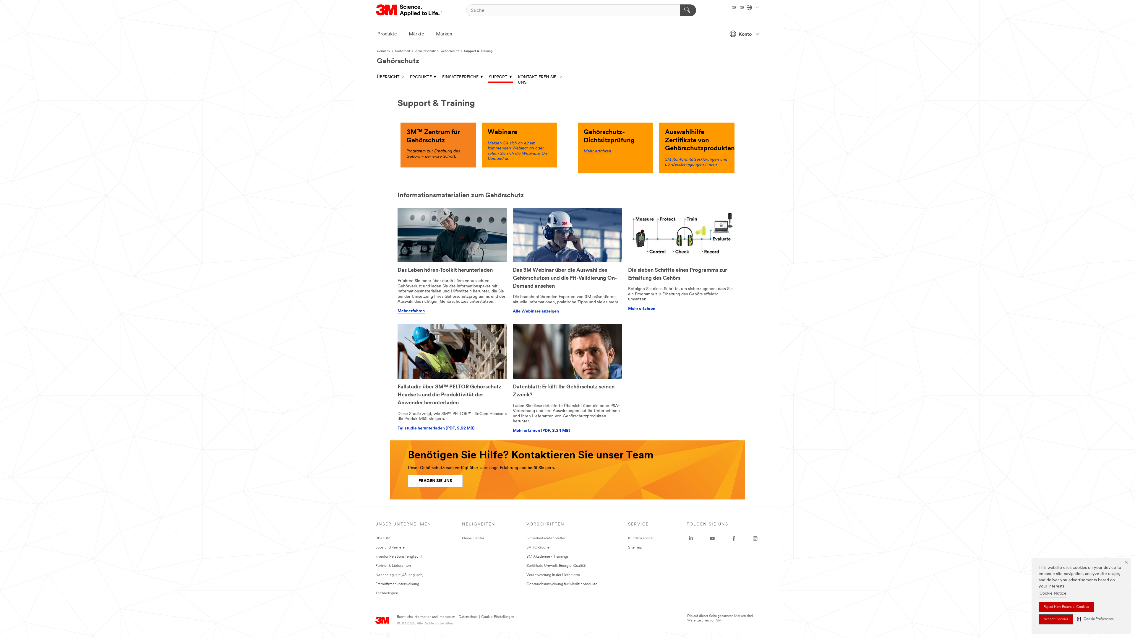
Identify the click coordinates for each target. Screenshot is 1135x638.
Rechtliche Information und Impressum (426, 617)
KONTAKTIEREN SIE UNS (537, 80)
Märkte (416, 34)
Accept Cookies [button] (1056, 619)
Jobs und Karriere (390, 547)
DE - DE (738, 8)
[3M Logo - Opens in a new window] (409, 10)
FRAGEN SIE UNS (435, 481)
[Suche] (688, 10)
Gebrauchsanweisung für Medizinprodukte (561, 584)
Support (498, 77)
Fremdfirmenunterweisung (397, 584)
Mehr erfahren (597, 151)
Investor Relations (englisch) (398, 557)
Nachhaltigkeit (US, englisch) (399, 575)
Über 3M (382, 538)
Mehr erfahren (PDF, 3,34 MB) (541, 431)
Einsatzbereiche (460, 77)
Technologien (386, 593)
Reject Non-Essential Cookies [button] (1066, 607)
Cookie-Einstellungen (497, 617)
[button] (1095, 619)
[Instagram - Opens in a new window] (755, 538)
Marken (444, 34)
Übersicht (388, 77)
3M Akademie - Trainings (547, 557)
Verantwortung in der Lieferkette (553, 575)
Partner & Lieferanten (393, 566)
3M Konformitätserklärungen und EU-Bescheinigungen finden (696, 162)
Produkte (387, 34)
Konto (745, 34)
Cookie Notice (1053, 593)
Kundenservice (640, 538)
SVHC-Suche (537, 547)
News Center (473, 538)
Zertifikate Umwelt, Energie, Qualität (556, 566)
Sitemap (635, 547)
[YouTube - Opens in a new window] (712, 538)
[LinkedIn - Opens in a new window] (691, 538)
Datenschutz (468, 617)
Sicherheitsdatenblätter (545, 538)
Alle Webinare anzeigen (536, 311)
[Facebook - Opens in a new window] (733, 538)
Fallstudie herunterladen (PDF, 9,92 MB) (436, 428)
